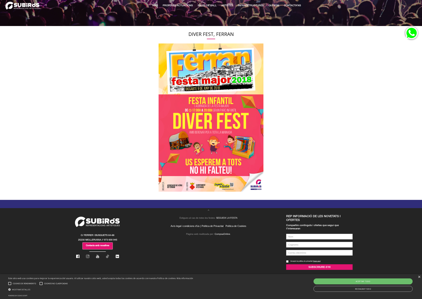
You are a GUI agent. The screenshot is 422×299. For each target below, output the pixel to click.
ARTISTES (227, 5)
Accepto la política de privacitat (305, 261)
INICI (155, 5)
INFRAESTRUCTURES (251, 5)
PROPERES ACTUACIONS (178, 5)
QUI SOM (274, 5)
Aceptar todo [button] (363, 281)
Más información (185, 278)
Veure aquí (316, 261)
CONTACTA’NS (292, 5)
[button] (100, 289)
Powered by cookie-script (17, 296)
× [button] (419, 277)
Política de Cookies (236, 226)
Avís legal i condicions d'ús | (186, 226)
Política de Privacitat (213, 226)
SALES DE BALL (207, 5)
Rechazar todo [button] (363, 289)
